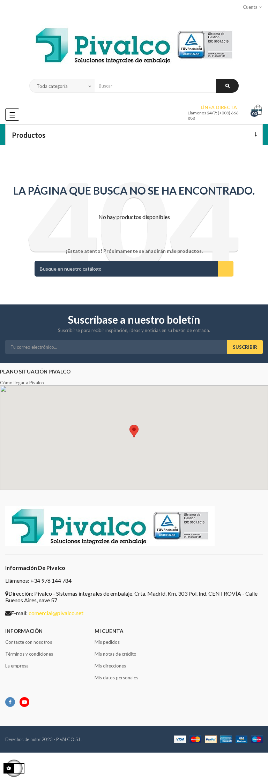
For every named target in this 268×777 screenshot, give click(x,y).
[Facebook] (10, 702)
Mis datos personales (116, 677)
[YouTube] (24, 702)
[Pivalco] (134, 46)
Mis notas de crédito (115, 654)
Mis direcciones (110, 666)
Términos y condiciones (29, 654)
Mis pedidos (107, 642)
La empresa (17, 666)
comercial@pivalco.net (56, 613)
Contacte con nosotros (28, 642)
